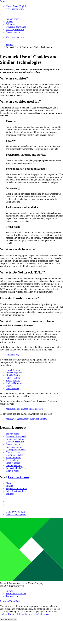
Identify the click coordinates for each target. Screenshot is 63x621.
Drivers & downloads (16, 436)
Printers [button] (9, 21)
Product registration (15, 439)
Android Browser (14, 383)
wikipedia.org (12, 354)
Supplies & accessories (16, 488)
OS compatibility (14, 465)
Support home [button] (12, 19)
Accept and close (8, 619)
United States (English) (16, 6)
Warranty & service (15, 441)
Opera (9, 386)
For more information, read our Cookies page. (29, 614)
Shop (8, 483)
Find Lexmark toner (15, 447)
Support (9, 44)
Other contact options (16, 514)
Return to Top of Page (10, 601)
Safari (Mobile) (13, 380)
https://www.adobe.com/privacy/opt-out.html (26, 419)
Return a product (13, 457)
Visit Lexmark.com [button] (15, 9)
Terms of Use (12, 596)
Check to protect (13, 452)
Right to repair (12, 471)
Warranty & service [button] (15, 29)
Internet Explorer (14, 372)
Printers (9, 486)
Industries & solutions (16, 491)
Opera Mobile (12, 388)
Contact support (13, 444)
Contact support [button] (13, 32)
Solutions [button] (10, 24)
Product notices (13, 463)
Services (10, 494)
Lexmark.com (18, 477)
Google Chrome (13, 370)
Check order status (14, 455)
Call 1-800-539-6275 (15, 511)
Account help (12, 460)
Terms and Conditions (16, 593)
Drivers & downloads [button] (16, 27)
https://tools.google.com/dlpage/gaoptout (24, 409)
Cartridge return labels (16, 449)
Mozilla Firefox (13, 375)
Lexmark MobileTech (16, 468)
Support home (12, 433)
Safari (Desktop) (13, 378)
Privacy (9, 591)
